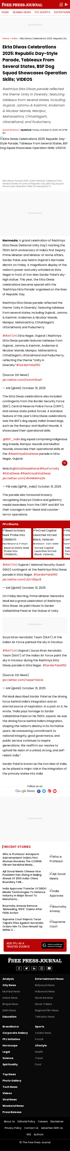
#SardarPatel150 (28, 365)
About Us (9, 1121)
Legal (6, 1052)
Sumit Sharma (11, 129)
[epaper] (61, 4)
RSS (29, 1134)
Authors (38, 1134)
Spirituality (10, 1064)
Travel (39, 1058)
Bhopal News (10, 1004)
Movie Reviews (44, 998)
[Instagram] (49, 791)
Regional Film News (47, 1010)
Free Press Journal (22, 4)
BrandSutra (11, 1026)
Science (8, 1058)
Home (5, 12)
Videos (7, 1093)
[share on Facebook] (19, 968)
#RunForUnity (49, 468)
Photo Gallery (12, 1080)
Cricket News (43, 1033)
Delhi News (9, 1010)
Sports (39, 1026)
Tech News (10, 1087)
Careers (43, 1121)
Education (10, 1016)
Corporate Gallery (15, 1033)
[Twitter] (44, 791)
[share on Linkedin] (34, 968)
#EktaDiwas (11, 473)
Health (39, 1052)
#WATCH (9, 336)
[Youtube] (55, 791)
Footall (39, 1039)
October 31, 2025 (34, 388)
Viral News (10, 1099)
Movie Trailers (43, 1004)
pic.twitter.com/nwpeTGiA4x (23, 680)
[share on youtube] (49, 968)
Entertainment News (49, 979)
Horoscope (10, 1045)
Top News (9, 1074)
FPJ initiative (11, 1039)
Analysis (8, 979)
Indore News (10, 998)
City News (9, 985)
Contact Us (31, 1128)
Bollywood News (45, 985)
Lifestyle (41, 1045)
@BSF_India (11, 439)
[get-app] (66, 4)
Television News (45, 1016)
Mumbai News (22, 12)
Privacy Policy (13, 1128)
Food (38, 1064)
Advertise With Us (52, 1128)
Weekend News (13, 1106)
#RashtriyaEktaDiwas (23, 454)
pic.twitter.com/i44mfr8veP (22, 380)
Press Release (12, 1112)
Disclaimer (57, 1121)
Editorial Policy (26, 1121)
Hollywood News (45, 991)
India (14, 38)
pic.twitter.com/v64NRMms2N (24, 478)
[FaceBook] (38, 791)
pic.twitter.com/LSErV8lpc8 (22, 579)
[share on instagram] (42, 968)
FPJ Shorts (42, 12)
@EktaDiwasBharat (26, 468)
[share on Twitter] (26, 968)
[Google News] (25, 791)
